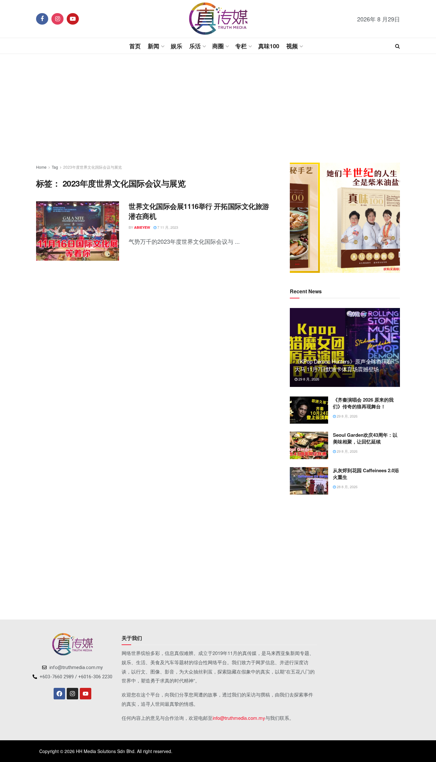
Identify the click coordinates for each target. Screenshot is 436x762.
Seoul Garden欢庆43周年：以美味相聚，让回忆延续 (365, 438)
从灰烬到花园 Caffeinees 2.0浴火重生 (366, 474)
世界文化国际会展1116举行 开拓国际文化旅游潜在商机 (199, 211)
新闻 (153, 46)
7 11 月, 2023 (167, 227)
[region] (345, 218)
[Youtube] (85, 693)
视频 (292, 46)
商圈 (218, 46)
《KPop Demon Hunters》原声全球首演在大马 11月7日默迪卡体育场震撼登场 (343, 365)
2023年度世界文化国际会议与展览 (92, 167)
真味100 (268, 46)
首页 (135, 46)
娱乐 (176, 46)
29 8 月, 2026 (308, 378)
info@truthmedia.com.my (239, 717)
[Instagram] (72, 693)
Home (41, 167)
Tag (55, 167)
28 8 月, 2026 (346, 486)
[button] (300, 218)
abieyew (142, 227)
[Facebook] (59, 693)
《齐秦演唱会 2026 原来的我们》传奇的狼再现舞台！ (363, 403)
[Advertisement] (218, 108)
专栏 (241, 46)
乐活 (195, 46)
